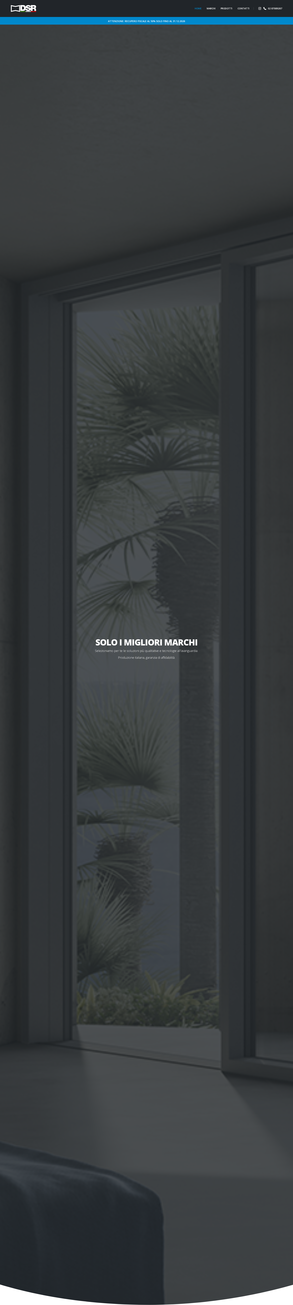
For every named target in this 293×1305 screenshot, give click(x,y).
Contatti (243, 8)
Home (198, 8)
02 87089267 (274, 8)
